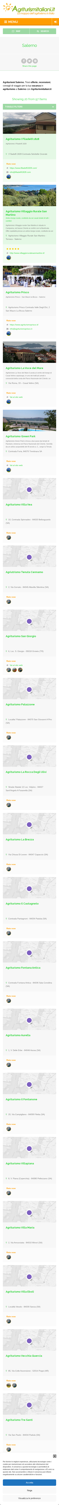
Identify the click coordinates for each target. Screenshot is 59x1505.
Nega (29, 1490)
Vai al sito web (16, 397)
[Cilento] (8, 177)
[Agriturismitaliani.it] (29, 9)
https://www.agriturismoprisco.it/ (24, 325)
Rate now (11, 164)
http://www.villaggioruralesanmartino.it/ (27, 253)
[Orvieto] (20, 670)
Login (55, 22)
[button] (54, 1456)
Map (18, 31)
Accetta (29, 1482)
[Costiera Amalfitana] (8, 537)
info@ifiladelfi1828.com (20, 172)
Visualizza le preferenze (29, 1498)
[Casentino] (8, 1385)
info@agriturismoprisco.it (21, 329)
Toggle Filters (13, 107)
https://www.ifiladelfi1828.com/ (23, 168)
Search (44, 31)
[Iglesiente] (14, 670)
